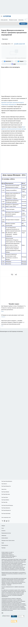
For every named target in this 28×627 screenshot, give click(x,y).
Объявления (4, 535)
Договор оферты (5, 537)
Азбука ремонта (4, 19)
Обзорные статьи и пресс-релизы (8, 540)
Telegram (3, 525)
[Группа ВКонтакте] (7, 61)
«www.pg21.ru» (11, 552)
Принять (23, 23)
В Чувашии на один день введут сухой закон (12, 315)
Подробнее (9, 584)
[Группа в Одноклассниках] (5, 521)
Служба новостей (19, 44)
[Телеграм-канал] (20, 61)
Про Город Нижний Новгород (7, 505)
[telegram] (16, 275)
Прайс (3, 542)
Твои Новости (4, 483)
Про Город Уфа (4, 502)
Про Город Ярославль (6, 494)
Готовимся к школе (13, 19)
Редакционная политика (6, 533)
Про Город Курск (5, 497)
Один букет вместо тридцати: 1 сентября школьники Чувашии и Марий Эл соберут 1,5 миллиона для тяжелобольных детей (12, 323)
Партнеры (3, 547)
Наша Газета (4, 489)
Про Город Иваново (5, 491)
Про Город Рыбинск (5, 499)
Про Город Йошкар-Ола (6, 486)
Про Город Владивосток (6, 510)
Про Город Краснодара (6, 513)
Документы (20, 19)
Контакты (3, 530)
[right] (26, 20)
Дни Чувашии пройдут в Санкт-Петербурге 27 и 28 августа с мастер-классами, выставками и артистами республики (13, 308)
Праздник (5, 39)
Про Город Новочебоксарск (7, 481)
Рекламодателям (5, 545)
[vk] (12, 275)
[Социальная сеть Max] (14, 64)
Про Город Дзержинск (6, 507)
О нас (3, 528)
